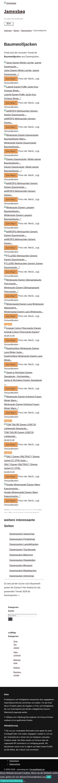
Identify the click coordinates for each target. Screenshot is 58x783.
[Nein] (24, 781)
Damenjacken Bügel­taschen (23, 570)
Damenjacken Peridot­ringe (22, 539)
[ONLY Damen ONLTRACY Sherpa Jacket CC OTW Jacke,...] (24, 460)
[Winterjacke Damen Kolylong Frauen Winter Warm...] (24, 400)
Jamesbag (14, 11)
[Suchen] (10, 619)
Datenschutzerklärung (11, 781)
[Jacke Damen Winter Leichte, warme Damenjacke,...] (24, 66)
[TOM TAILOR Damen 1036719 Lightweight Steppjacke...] (24, 428)
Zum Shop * (11, 79)
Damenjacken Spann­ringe (22, 534)
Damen (16, 31)
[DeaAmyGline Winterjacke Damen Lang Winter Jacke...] (24, 352)
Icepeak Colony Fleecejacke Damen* (22, 332)
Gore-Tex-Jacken (16, 644)
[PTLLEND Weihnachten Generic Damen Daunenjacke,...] (24, 259)
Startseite (8, 31)
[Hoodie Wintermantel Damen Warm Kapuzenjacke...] (24, 488)
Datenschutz (14, 764)
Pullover (16, 668)
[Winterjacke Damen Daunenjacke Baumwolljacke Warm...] (24, 139)
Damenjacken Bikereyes (21, 555)
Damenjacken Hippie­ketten (22, 560)
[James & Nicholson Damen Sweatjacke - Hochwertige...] (24, 376)
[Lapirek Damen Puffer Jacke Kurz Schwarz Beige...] (24, 90)
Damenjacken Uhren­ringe (21, 576)
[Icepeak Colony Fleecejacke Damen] (22, 328)
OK (48, 777)
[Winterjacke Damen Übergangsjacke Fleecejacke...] (24, 284)
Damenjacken (26, 31)
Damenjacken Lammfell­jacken (23, 544)
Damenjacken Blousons (20, 565)
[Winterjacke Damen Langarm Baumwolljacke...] (24, 211)
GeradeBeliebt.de (37, 769)
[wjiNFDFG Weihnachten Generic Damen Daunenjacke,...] (24, 115)
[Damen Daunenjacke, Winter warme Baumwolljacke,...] (24, 163)
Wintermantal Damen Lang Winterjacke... (23, 312)
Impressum (14, 761)
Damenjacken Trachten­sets (22, 549)
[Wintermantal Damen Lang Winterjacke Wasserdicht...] (24, 308)
